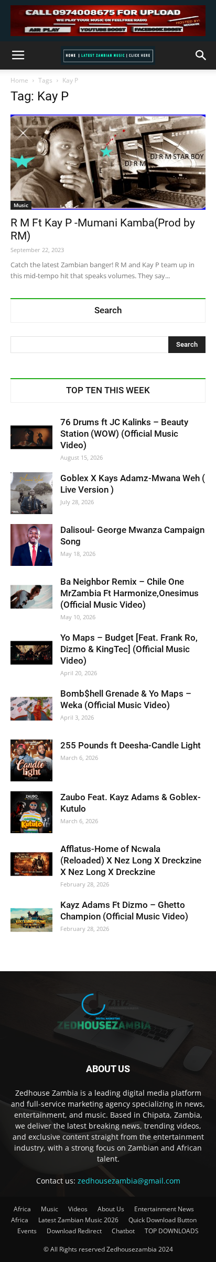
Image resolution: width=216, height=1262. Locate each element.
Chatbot (123, 1230)
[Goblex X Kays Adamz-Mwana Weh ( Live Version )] (31, 493)
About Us (111, 1208)
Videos (78, 1208)
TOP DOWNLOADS (172, 1230)
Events (27, 1230)
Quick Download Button (162, 1219)
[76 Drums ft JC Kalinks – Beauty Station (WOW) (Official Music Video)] (31, 437)
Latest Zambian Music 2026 (78, 1219)
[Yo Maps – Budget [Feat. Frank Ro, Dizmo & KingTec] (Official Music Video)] (31, 653)
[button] (201, 55)
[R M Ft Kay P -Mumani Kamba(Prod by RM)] (108, 162)
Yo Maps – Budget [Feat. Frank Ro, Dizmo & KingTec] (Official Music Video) (129, 649)
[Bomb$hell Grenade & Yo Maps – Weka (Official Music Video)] (31, 709)
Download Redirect (74, 1230)
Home (19, 80)
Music (21, 205)
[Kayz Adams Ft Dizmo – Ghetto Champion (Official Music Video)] (31, 920)
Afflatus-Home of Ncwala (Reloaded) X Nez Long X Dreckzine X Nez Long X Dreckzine (130, 860)
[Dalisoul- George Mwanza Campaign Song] (31, 545)
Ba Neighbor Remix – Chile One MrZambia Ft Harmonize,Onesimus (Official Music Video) (129, 593)
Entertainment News (164, 1208)
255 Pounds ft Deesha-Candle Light (130, 745)
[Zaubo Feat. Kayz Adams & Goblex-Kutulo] (31, 812)
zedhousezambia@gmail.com (129, 1181)
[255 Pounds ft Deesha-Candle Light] (31, 760)
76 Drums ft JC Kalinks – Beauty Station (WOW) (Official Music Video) (124, 433)
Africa (22, 1208)
